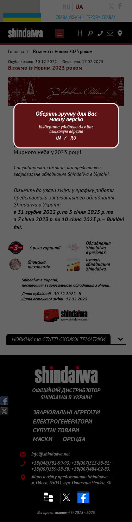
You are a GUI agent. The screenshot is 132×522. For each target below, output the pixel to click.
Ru (73, 138)
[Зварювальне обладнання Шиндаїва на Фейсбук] (83, 497)
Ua (59, 138)
